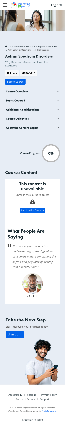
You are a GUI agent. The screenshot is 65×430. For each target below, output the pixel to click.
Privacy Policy (49, 394)
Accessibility (15, 394)
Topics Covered (15, 100)
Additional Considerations (22, 109)
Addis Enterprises (49, 411)
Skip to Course (15, 81)
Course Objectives (17, 119)
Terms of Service (25, 399)
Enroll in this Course (31, 210)
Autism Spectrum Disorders (44, 46)
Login (54, 5)
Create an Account (32, 419)
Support (44, 399)
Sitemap (31, 394)
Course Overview (17, 91)
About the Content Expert (22, 128)
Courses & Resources (19, 46)
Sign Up (13, 334)
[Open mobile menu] (5, 5)
